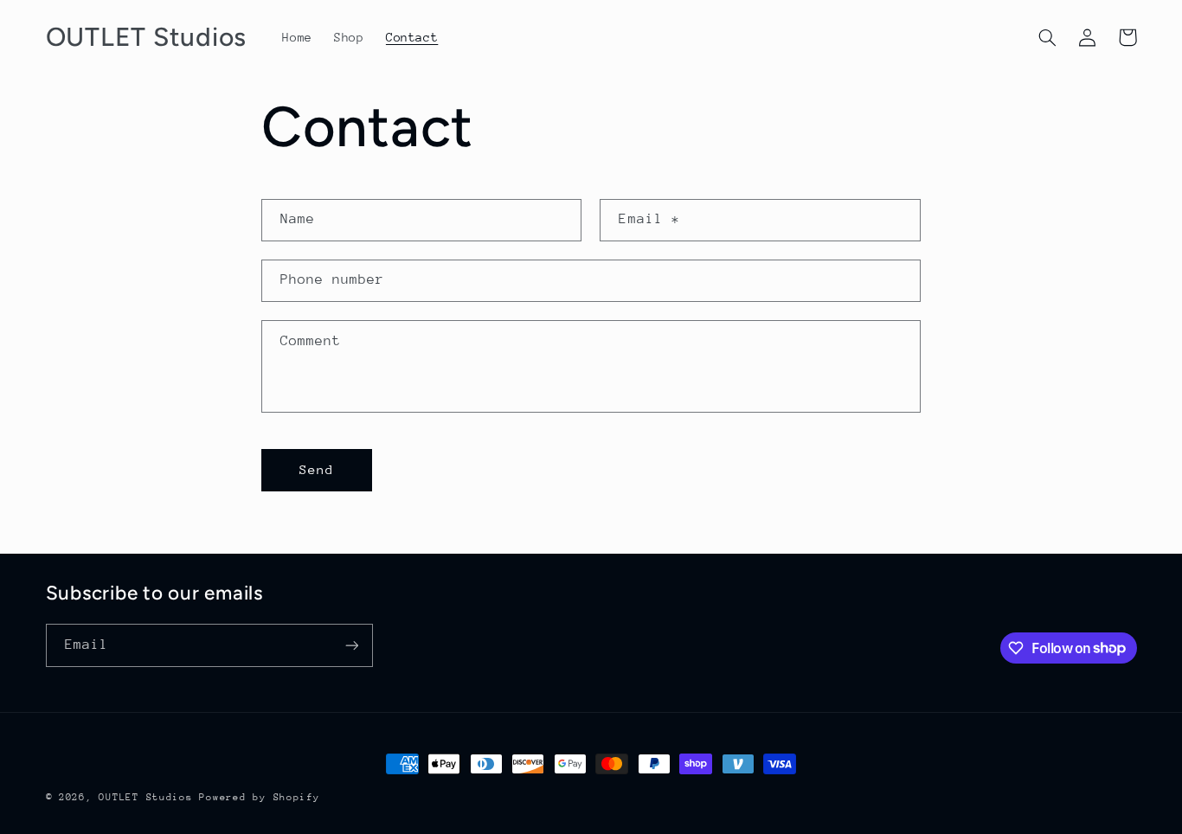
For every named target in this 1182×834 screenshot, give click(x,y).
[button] (1048, 37)
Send (316, 469)
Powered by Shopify (259, 797)
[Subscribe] (351, 645)
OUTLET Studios (145, 797)
